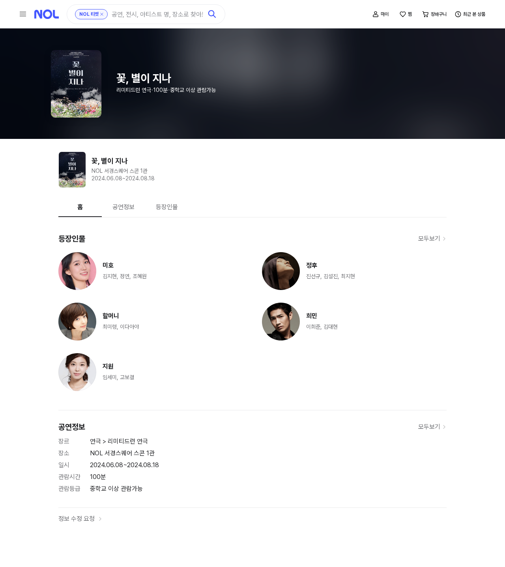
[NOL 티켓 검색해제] (101, 14)
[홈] (46, 14)
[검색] (212, 14)
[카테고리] (23, 14)
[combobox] (157, 14)
